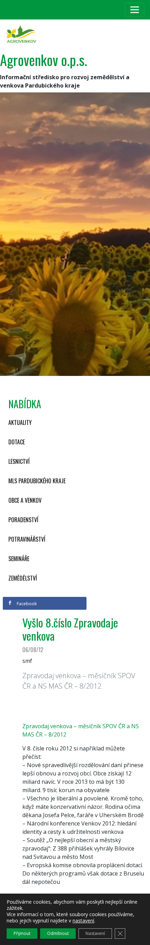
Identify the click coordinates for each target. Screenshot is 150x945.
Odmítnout (58, 933)
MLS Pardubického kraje (37, 481)
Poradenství (23, 520)
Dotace (16, 442)
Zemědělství (22, 578)
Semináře (18, 558)
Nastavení (95, 933)
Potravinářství (26, 539)
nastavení (83, 921)
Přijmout (22, 933)
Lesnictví (19, 461)
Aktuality (20, 422)
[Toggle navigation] (134, 10)
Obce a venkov (25, 500)
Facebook (26, 603)
